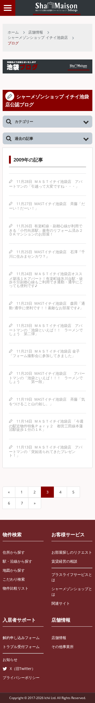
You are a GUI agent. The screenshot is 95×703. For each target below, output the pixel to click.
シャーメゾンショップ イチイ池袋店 (38, 37)
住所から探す (14, 552)
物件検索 (12, 534)
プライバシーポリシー (21, 677)
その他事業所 (62, 646)
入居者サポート (19, 620)
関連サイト (60, 603)
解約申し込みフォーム (21, 637)
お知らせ (10, 659)
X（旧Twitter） (22, 668)
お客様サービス (68, 534)
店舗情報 (35, 32)
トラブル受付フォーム (21, 646)
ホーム (13, 32)
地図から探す (14, 570)
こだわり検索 (14, 579)
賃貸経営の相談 (64, 561)
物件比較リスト (15, 588)
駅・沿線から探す (17, 561)
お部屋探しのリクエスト (71, 552)
